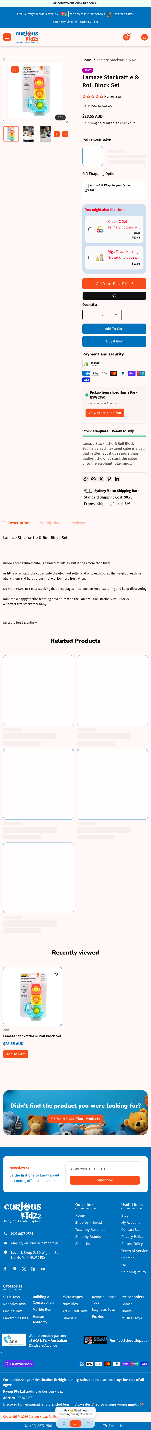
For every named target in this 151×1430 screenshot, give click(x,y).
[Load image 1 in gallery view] (11, 134)
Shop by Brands (88, 1237)
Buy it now (114, 341)
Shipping (90, 123)
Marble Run (42, 1309)
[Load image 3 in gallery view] (45, 134)
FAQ (124, 1265)
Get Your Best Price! (114, 283)
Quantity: (89, 304)
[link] (100, 229)
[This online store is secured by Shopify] (91, 367)
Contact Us (130, 1229)
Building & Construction (43, 1300)
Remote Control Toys (105, 1300)
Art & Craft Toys (75, 1311)
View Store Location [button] (105, 413)
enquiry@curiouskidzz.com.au (35, 1243)
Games (127, 1304)
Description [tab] (18, 523)
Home (87, 60)
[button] (126, 37)
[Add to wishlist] (114, 296)
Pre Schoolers (133, 1297)
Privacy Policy (132, 1237)
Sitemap (128, 1258)
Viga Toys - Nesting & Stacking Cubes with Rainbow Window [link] (123, 255)
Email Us (115, 1426)
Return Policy (132, 1244)
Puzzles (98, 1316)
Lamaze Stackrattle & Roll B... (120, 60)
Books (127, 1311)
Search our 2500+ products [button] (78, 1119)
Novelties (70, 1304)
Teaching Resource (90, 1229)
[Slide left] (57, 134)
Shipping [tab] (52, 523)
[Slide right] (65, 134)
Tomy (88, 70)
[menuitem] (90, 1215)
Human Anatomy (40, 1319)
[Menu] (7, 37)
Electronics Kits (15, 1318)
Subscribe (105, 1180)
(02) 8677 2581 (22, 1234)
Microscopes (73, 1297)
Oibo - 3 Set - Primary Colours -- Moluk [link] (122, 224)
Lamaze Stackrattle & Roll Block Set (32, 1036)
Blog (124, 1215)
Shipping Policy (133, 1272)
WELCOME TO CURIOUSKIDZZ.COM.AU (75, 3)
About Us (82, 1244)
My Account (130, 1222)
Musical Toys (132, 1318)
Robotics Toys (14, 1304)
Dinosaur (70, 1318)
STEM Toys (11, 1297)
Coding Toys (12, 1311)
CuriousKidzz (38, 1416)
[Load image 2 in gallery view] (28, 134)
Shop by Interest (88, 1222)
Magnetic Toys (103, 1309)
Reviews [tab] (77, 523)
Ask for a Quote (124, 14)
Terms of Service (134, 1251)
